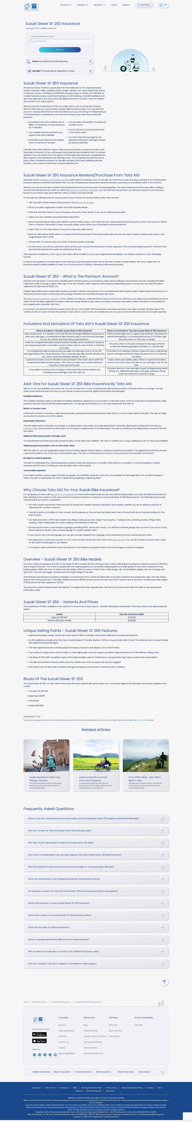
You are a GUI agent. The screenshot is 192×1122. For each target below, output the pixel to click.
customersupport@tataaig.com (151, 1114)
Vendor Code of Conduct (95, 1036)
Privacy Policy (111, 1088)
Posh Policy (110, 1091)
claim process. (119, 540)
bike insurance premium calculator (82, 190)
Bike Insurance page (84, 202)
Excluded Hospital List (93, 1053)
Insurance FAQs (91, 1030)
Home (26, 1002)
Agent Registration (66, 1053)
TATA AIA (138, 1025)
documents (141, 720)
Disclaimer (36, 1088)
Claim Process (115, 1030)
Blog (86, 1025)
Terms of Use (50, 1088)
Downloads (64, 1088)
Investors (62, 1036)
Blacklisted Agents (94, 1091)
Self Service (114, 1036)
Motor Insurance (39, 1002)
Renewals (113, 1025)
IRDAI (75, 1088)
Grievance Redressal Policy (132, 1088)
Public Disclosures (66, 1030)
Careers (62, 1047)
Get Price (60, 49)
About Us (62, 1025)
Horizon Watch (90, 1047)
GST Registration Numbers (91, 1088)
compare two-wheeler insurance (55, 180)
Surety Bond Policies (93, 1042)
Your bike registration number (42, 36)
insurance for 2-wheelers (62, 494)
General (150, 1088)
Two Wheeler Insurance (60, 1002)
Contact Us (63, 1042)
